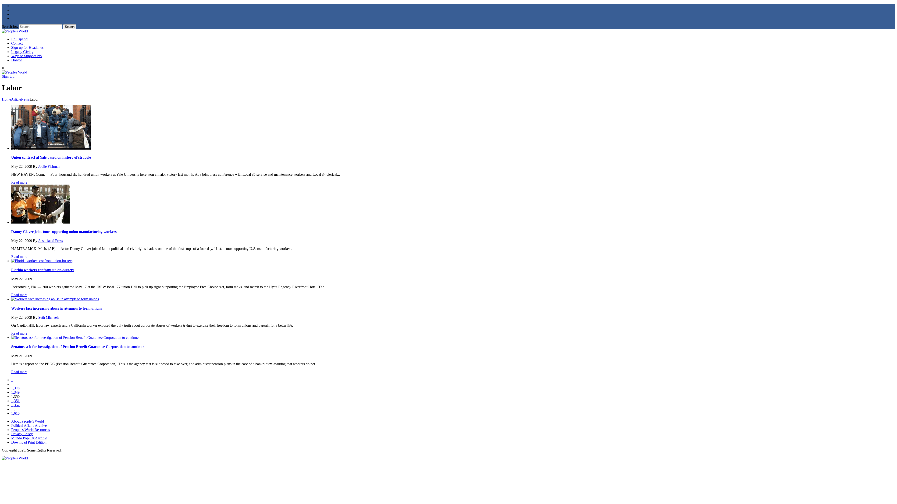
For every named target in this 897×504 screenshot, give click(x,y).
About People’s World (27, 421)
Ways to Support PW (26, 56)
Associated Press (50, 241)
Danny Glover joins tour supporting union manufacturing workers (64, 232)
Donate (16, 60)
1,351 (15, 401)
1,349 (15, 392)
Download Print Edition (28, 442)
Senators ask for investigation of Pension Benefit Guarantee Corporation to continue (77, 347)
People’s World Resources (30, 430)
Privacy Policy (22, 434)
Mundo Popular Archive (29, 438)
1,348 (15, 388)
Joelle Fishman (49, 166)
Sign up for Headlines (27, 47)
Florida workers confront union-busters (42, 270)
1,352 (15, 405)
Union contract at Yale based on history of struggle (51, 157)
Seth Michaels (48, 317)
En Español (19, 39)
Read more (19, 182)
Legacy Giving (22, 52)
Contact (17, 43)
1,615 (15, 413)
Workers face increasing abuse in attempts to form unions (56, 308)
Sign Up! (8, 76)
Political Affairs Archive (29, 425)
